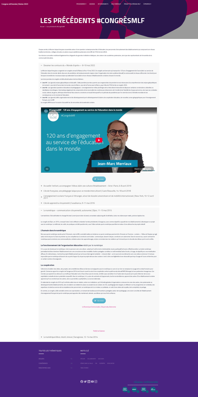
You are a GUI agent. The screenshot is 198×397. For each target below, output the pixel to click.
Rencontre (110, 363)
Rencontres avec (45, 368)
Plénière (102, 363)
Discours (101, 359)
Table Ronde (84, 368)
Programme (80, 4)
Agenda (92, 4)
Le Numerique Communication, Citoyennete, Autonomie (99, 307)
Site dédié (100, 179)
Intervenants (103, 4)
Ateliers (41, 359)
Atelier (82, 359)
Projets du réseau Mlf (132, 4)
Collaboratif (91, 359)
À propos (147, 4)
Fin (96, 363)
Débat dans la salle (86, 363)
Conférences (43, 363)
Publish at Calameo (99, 331)
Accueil (42, 26)
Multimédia (115, 4)
